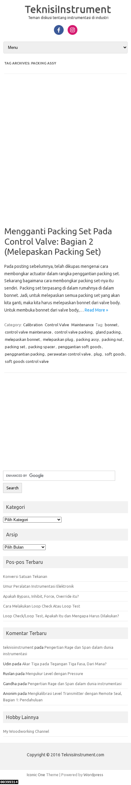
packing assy (87, 339)
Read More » (96, 310)
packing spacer (41, 347)
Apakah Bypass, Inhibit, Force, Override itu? (41, 596)
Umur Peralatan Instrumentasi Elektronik (38, 586)
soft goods (115, 354)
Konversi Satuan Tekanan (25, 576)
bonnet (111, 325)
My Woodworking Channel (26, 731)
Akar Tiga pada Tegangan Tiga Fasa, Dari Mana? (64, 664)
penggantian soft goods (79, 347)
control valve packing (74, 332)
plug (98, 354)
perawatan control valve (69, 354)
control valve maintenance (28, 332)
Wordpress (93, 774)
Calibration (33, 325)
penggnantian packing (24, 354)
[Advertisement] (65, 154)
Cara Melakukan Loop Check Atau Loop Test (41, 606)
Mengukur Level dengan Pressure (54, 673)
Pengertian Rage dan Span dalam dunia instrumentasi (75, 683)
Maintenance (82, 325)
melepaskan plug (58, 339)
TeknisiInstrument (68, 9)
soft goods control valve (27, 361)
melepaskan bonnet (22, 339)
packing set (15, 347)
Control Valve (57, 325)
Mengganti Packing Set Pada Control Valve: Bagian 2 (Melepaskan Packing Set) (58, 241)
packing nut (112, 339)
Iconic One (36, 774)
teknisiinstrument (18, 647)
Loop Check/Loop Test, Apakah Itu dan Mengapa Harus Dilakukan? (61, 616)
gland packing (108, 332)
